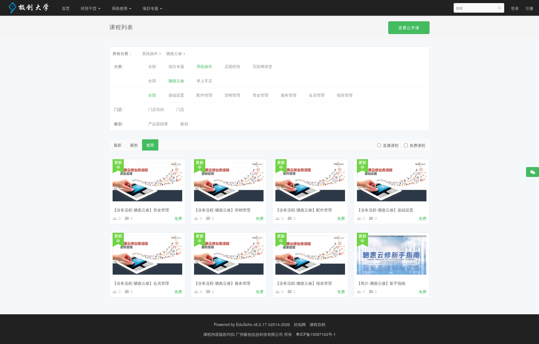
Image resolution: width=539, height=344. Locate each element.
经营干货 (89, 8)
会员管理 (317, 95)
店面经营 (232, 66)
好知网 (300, 324)
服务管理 (288, 95)
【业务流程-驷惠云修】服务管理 (222, 283)
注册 (529, 8)
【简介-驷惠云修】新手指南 (381, 283)
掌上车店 (204, 80)
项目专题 (151, 8)
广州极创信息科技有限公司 (260, 334)
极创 (184, 123)
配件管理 (204, 95)
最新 (118, 145)
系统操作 (150, 53)
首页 (66, 8)
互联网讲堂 (262, 66)
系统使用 (120, 8)
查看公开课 (408, 27)
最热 (134, 145)
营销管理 (232, 95)
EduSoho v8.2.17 (251, 324)
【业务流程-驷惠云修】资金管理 (141, 210)
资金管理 (260, 95)
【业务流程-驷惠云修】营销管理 (222, 210)
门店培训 (156, 109)
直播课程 (391, 145)
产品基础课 (158, 123)
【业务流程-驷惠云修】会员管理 (141, 283)
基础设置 (176, 95)
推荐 (150, 145)
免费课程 (417, 145)
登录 (515, 8)
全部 (152, 66)
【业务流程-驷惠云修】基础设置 (385, 210)
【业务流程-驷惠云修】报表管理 (303, 283)
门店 (180, 109)
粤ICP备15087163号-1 (316, 334)
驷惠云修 (174, 53)
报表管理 (345, 95)
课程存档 (317, 324)
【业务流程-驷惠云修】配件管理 (303, 210)
